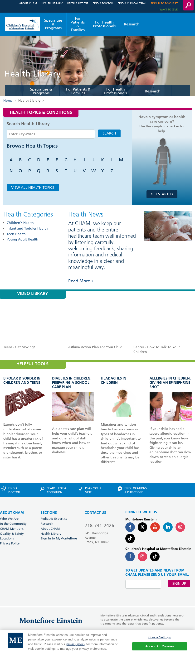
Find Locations (135, 490)
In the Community (13, 523)
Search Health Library (28, 124)
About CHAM (28, 3)
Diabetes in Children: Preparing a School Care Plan (71, 383)
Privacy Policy (10, 543)
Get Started (162, 194)
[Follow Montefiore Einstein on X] (142, 527)
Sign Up (179, 583)
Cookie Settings (159, 637)
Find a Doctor (103, 3)
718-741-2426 (99, 525)
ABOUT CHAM (12, 513)
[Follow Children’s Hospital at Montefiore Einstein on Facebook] (130, 556)
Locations (7, 538)
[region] (97, 642)
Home (8, 100)
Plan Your (93, 490)
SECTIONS (49, 513)
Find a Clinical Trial (132, 3)
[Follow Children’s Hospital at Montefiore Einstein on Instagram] (142, 556)
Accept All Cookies (159, 646)
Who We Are (9, 518)
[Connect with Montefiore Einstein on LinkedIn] (168, 527)
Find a (14, 490)
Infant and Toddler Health (27, 228)
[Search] (188, 5)
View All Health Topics (32, 187)
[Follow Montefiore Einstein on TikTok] (130, 538)
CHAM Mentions (12, 528)
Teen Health (16, 234)
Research (132, 24)
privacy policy (75, 644)
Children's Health (20, 223)
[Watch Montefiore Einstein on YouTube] (155, 527)
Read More (79, 281)
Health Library (52, 3)
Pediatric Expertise (54, 518)
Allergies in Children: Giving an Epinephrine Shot (170, 383)
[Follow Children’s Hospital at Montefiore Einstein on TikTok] (155, 556)
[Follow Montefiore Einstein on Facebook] (130, 527)
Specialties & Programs (53, 24)
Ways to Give (169, 9)
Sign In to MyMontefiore (59, 538)
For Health (104, 24)
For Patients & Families (78, 24)
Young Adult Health (22, 239)
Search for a (56, 490)
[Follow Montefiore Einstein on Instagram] (180, 527)
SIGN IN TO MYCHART (164, 3)
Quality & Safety (12, 533)
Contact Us (95, 513)
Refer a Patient (77, 3)
